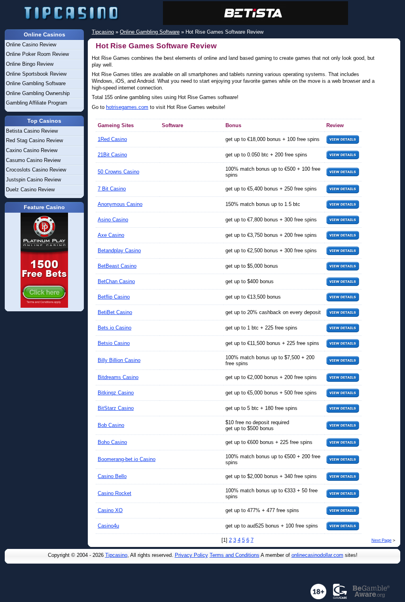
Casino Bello (112, 476)
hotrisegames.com (127, 107)
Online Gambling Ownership (38, 93)
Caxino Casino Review (31, 150)
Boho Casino (112, 442)
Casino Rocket (114, 493)
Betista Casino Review (32, 131)
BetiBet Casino (115, 312)
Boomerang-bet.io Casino (126, 459)
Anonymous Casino (120, 204)
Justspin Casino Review (33, 180)
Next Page (381, 540)
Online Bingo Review (29, 64)
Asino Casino (113, 220)
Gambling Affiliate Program (36, 103)
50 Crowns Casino (118, 172)
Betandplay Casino (119, 250)
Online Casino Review (31, 45)
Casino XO (110, 510)
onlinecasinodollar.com (317, 555)
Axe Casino (111, 235)
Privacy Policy (191, 555)
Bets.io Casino (114, 328)
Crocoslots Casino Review (36, 170)
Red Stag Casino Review (34, 140)
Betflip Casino (114, 297)
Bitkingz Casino (116, 393)
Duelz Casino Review (30, 189)
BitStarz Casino (116, 408)
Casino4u (108, 526)
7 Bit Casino (112, 189)
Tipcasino (116, 555)
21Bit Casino (112, 155)
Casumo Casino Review (33, 160)
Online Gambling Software (36, 83)
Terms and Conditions (234, 555)
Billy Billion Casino (119, 360)
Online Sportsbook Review (36, 74)
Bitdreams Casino (118, 377)
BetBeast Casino (117, 266)
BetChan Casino (116, 281)
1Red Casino (112, 139)
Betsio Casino (114, 343)
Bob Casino (111, 425)
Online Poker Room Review (37, 54)
